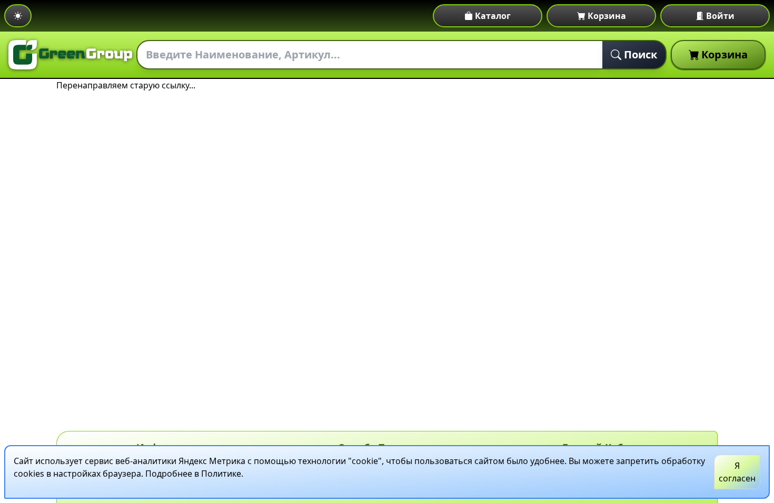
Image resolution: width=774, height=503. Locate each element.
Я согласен (737, 472)
